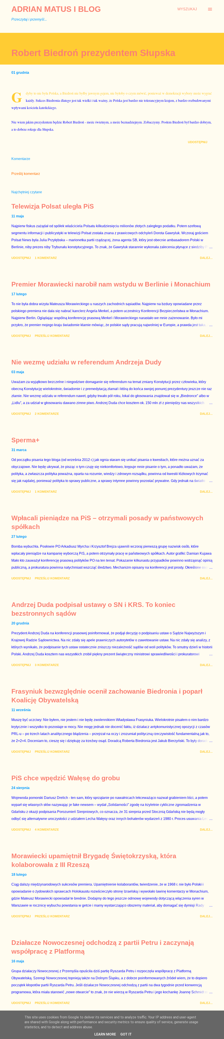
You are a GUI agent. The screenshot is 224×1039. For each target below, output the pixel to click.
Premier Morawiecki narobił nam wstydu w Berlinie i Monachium (110, 284)
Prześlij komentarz (25, 174)
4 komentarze (47, 829)
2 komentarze (47, 413)
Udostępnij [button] (197, 142)
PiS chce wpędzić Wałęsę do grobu (65, 778)
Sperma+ (25, 440)
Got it (126, 1034)
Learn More (105, 1034)
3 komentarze (47, 665)
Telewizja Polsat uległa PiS (52, 206)
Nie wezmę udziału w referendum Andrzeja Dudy (86, 362)
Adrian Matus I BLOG (56, 9)
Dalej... (206, 258)
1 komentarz (46, 258)
